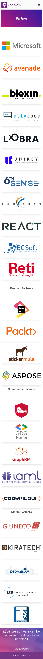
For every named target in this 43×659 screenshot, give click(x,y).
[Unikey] (21, 160)
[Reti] (21, 270)
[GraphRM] (21, 454)
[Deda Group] (21, 570)
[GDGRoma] (21, 432)
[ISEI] (21, 592)
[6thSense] (21, 182)
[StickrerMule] (21, 353)
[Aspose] (21, 375)
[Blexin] (21, 94)
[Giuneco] (21, 527)
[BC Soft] (21, 248)
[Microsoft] (21, 46)
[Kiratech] (21, 549)
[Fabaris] (21, 204)
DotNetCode (14, 4)
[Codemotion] (21, 498)
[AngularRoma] (21, 410)
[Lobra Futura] (21, 138)
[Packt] (21, 332)
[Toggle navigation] (39, 4)
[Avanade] (21, 68)
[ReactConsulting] (21, 226)
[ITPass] (21, 614)
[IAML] (21, 476)
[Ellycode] (21, 116)
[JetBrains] (21, 310)
